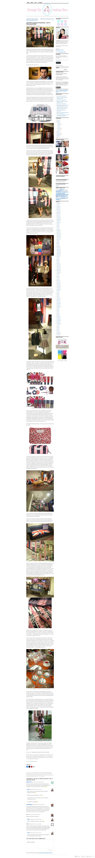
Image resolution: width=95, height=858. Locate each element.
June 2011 (58, 310)
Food (57, 131)
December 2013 (59, 267)
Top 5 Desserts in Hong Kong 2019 (61, 96)
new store (46, 774)
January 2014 (58, 266)
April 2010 (58, 330)
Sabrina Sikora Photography (62, 51)
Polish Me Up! (29, 781)
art (59, 189)
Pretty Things (32, 776)
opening (49, 774)
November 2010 (59, 320)
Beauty (58, 120)
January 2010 (58, 334)
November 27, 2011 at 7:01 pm (37, 804)
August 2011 (58, 307)
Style (38, 772)
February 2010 (59, 333)
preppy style (28, 776)
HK (47, 773)
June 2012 (58, 293)
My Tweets (57, 185)
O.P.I (65, 195)
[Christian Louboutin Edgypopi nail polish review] (65, 171)
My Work (40, 2)
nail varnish (62, 195)
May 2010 (58, 329)
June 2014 (58, 259)
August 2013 (58, 273)
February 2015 (59, 247)
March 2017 (58, 213)
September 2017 (59, 212)
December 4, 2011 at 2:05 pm (34, 832)
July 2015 (58, 240)
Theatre (59, 129)
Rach (28, 789)
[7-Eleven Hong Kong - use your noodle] (65, 157)
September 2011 (59, 306)
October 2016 (58, 220)
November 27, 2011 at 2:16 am (34, 789)
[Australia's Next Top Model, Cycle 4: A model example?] (59, 144)
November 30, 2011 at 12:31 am (34, 823)
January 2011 (58, 317)
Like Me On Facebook (60, 176)
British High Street (29, 773)
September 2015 (59, 237)
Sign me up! (58, 62)
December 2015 (59, 233)
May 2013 (58, 277)
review (63, 198)
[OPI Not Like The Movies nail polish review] (65, 151)
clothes (38, 773)
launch (35, 774)
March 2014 (58, 263)
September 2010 (59, 323)
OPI (66, 195)
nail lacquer (63, 194)
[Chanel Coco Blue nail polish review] (59, 164)
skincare (66, 198)
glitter (57, 193)
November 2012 (59, 286)
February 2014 (59, 264)
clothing (40, 773)
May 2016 (58, 226)
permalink (42, 776)
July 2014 (58, 257)
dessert (62, 191)
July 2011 (58, 309)
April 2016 (58, 227)
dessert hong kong (65, 191)
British (44, 772)
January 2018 (58, 209)
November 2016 (59, 219)
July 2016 (58, 223)
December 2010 (59, 319)
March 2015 (58, 246)
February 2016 (59, 230)
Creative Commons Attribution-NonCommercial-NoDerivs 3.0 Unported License (62, 90)
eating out (57, 192)
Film (58, 125)
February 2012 (59, 299)
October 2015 (58, 236)
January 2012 (58, 300)
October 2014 (58, 253)
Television (59, 128)
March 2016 (58, 229)
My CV (36, 2)
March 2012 (58, 297)
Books (58, 122)
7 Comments (38, 25)
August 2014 (58, 256)
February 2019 (59, 206)
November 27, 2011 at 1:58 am (36, 781)
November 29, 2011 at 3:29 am (34, 819)
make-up (58, 194)
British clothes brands (48, 772)
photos (52, 774)
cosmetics (58, 191)
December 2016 (59, 217)
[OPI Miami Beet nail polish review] (59, 151)
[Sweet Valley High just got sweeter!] (59, 171)
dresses (43, 773)
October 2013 (58, 270)
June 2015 (58, 242)
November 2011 (59, 303)
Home (28, 2)
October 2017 (58, 210)
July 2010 (58, 326)
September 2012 (59, 289)
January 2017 (58, 216)
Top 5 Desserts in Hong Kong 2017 (61, 103)
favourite (66, 192)
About (32, 2)
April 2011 (58, 313)
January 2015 (58, 249)
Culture (58, 121)
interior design (28, 774)
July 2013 (58, 274)
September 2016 (59, 222)
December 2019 (59, 203)
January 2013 (58, 283)
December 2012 (59, 284)
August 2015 (58, 239)
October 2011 (58, 304)
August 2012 (58, 290)
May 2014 (58, 260)
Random (58, 135)
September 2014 (59, 254)
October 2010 (58, 321)
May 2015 (58, 243)
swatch (57, 199)
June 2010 (58, 327)
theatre (60, 199)
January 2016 (58, 232)
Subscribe (58, 54)
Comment (50, 850)
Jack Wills (32, 774)
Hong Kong (35, 772)
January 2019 (58, 207)
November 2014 (59, 252)
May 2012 (58, 294)
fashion (46, 773)
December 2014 (59, 250)
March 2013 (58, 280)
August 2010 (58, 324)
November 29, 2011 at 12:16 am (33, 814)
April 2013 (58, 279)
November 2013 (59, 269)
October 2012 (58, 287)
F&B (63, 192)
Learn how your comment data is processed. (45, 852)
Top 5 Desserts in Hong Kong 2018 (61, 99)
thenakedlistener (29, 804)
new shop (43, 774)
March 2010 (58, 331)
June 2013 (58, 276)
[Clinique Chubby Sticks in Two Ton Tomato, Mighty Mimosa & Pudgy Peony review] (59, 157)
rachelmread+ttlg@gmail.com (59, 49)
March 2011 (58, 314)
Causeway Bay (34, 773)
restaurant (59, 198)
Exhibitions (59, 124)
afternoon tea (57, 189)
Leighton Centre (39, 774)
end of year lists (61, 192)
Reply (43, 781)
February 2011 (59, 316)
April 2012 (58, 296)
